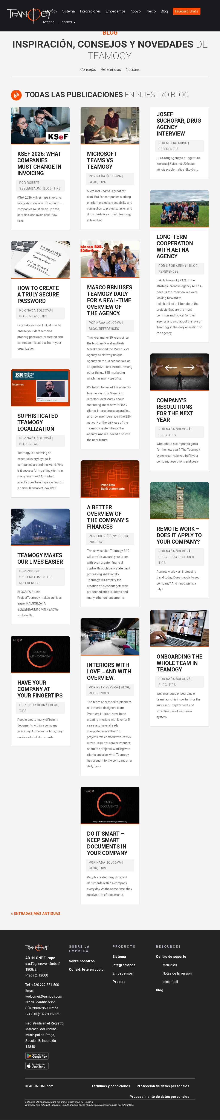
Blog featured (181, 557)
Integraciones (90, 11)
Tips (57, 188)
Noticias (133, 70)
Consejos (88, 70)
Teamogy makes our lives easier (40, 558)
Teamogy (50, 11)
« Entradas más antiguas (35, 913)
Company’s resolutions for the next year (175, 410)
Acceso (49, 22)
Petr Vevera (107, 687)
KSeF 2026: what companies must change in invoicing (39, 163)
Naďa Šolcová (39, 310)
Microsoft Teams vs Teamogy (102, 160)
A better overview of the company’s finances (108, 517)
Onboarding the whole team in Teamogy (179, 663)
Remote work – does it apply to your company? (179, 535)
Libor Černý (37, 705)
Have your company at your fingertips (40, 689)
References (29, 583)
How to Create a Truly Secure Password (38, 294)
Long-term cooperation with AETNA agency (175, 246)
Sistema (68, 11)
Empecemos (115, 11)
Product (96, 542)
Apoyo (136, 11)
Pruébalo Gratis (186, 11)
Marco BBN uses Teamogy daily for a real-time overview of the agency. (109, 300)
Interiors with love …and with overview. (109, 671)
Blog (164, 11)
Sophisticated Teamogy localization (37, 422)
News (33, 316)
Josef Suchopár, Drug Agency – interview (179, 124)
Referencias (111, 70)
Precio (151, 11)
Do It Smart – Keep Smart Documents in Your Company (107, 843)
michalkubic (176, 143)
